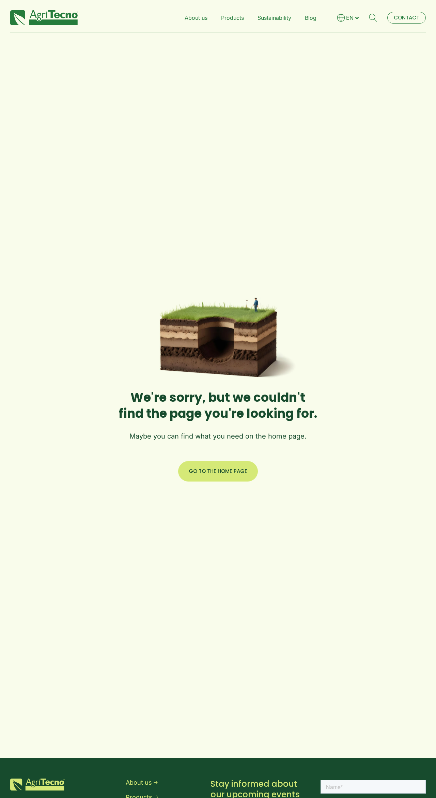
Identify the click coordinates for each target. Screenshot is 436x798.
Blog (310, 17)
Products (232, 17)
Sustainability (274, 17)
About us (196, 17)
